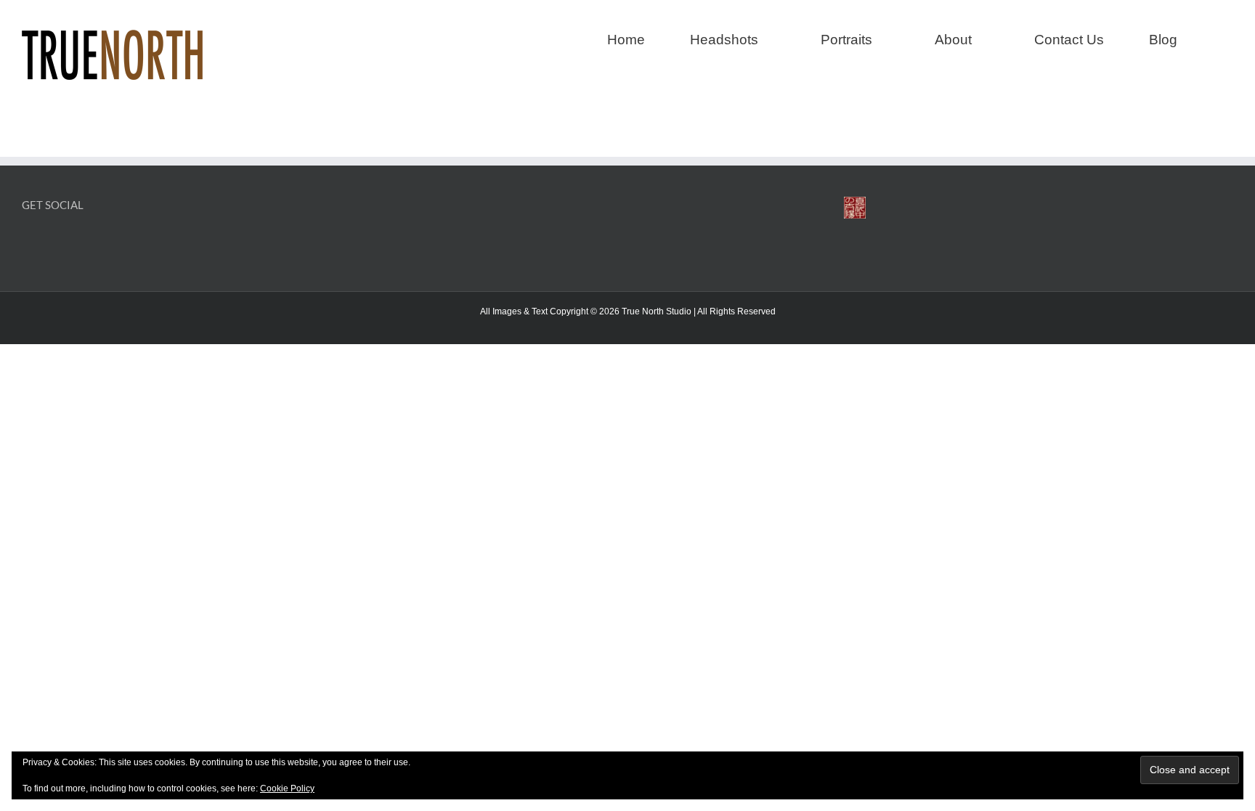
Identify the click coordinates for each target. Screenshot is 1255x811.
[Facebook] (29, 243)
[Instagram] (53, 243)
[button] (1227, 37)
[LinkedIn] (78, 243)
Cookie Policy (287, 788)
